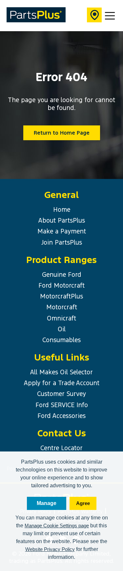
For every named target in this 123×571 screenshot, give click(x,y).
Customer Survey (61, 394)
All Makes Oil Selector (61, 372)
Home (61, 209)
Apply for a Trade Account (61, 383)
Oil (62, 329)
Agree (83, 503)
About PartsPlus (61, 220)
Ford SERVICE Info (61, 405)
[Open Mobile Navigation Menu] (109, 15)
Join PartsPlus (61, 242)
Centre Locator (61, 448)
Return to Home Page (62, 132)
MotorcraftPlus (61, 296)
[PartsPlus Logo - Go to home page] (36, 15)
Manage (46, 503)
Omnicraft (61, 318)
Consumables (61, 340)
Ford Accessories (61, 416)
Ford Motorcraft (61, 285)
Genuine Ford (61, 274)
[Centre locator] (94, 16)
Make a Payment (61, 231)
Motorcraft (61, 307)
